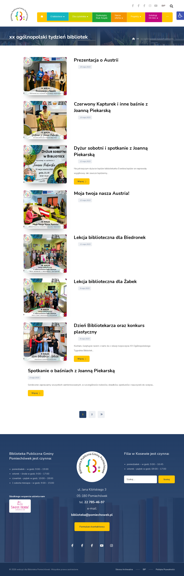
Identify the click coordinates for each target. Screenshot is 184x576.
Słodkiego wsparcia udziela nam (27, 496)
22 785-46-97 (94, 502)
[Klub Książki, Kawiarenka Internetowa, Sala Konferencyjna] (19, 16)
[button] (180, 15)
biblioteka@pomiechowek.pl (92, 515)
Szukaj (166, 479)
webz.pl (20, 569)
